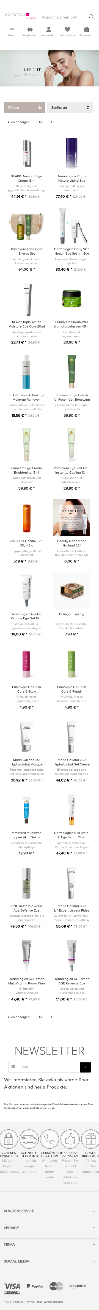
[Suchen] (91, 16)
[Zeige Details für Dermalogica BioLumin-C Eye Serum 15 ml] (71, 809)
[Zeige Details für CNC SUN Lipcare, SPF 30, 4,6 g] (26, 517)
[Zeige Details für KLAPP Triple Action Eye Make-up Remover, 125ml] (26, 371)
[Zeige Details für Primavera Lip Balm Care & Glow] (26, 663)
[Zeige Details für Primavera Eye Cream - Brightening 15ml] (26, 444)
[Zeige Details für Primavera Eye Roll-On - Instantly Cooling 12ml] (71, 444)
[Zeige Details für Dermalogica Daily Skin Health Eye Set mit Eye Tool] (71, 225)
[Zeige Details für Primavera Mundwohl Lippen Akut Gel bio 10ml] (26, 809)
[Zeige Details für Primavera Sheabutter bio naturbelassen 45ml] (71, 298)
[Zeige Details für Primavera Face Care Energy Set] (26, 225)
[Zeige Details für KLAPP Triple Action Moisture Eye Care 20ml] (26, 298)
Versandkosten (53, 1302)
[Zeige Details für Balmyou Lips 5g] (71, 590)
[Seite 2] (51, 122)
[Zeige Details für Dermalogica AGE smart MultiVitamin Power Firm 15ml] (26, 955)
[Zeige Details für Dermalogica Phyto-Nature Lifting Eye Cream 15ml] (71, 152)
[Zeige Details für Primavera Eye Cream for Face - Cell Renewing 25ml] (71, 371)
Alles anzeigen (18, 122)
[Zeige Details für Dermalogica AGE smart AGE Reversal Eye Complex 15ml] (71, 955)
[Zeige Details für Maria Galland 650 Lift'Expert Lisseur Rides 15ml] (71, 882)
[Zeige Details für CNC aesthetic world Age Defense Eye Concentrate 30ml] (26, 882)
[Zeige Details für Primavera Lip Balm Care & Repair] (71, 663)
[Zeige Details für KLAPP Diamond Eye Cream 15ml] (26, 152)
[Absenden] (85, 1067)
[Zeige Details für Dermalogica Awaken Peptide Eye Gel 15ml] (26, 590)
